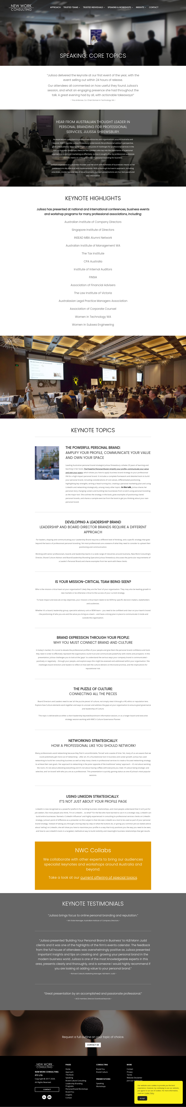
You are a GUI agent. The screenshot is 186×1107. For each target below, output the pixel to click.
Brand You (70, 1092)
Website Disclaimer (134, 1078)
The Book (70, 1075)
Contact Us (93, 1045)
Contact (153, 7)
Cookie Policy (149, 1093)
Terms (129, 1075)
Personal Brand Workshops (77, 1089)
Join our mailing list (134, 1080)
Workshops (101, 1086)
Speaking (69, 1078)
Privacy (130, 1072)
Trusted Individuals (93, 7)
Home (68, 1069)
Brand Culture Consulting (76, 1080)
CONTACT (47, 1089)
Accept (142, 1098)
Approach (55, 7)
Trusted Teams (70, 7)
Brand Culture (102, 1072)
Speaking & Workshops (119, 7)
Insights (140, 7)
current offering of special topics (108, 877)
